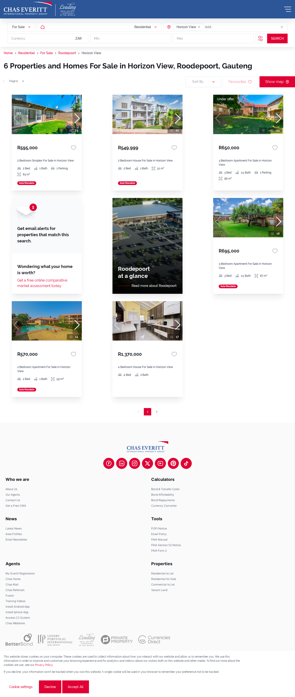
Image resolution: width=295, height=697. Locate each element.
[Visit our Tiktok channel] (186, 463)
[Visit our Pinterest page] (173, 463)
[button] (199, 27)
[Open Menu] (287, 9)
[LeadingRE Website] (86, 639)
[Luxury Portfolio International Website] (55, 639)
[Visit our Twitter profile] (147, 463)
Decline (50, 687)
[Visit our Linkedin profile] (121, 463)
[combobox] (222, 27)
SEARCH (277, 38)
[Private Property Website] (117, 639)
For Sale (46, 53)
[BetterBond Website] (19, 639)
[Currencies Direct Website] (154, 639)
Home (8, 53)
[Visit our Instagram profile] (134, 463)
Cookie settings (20, 687)
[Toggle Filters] (260, 38)
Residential (26, 53)
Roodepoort (67, 53)
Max (180, 38)
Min (96, 38)
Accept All (75, 687)
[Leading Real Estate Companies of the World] (67, 9)
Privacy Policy (44, 665)
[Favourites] (73, 147)
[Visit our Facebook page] (108, 463)
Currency (18, 38)
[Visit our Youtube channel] (160, 463)
